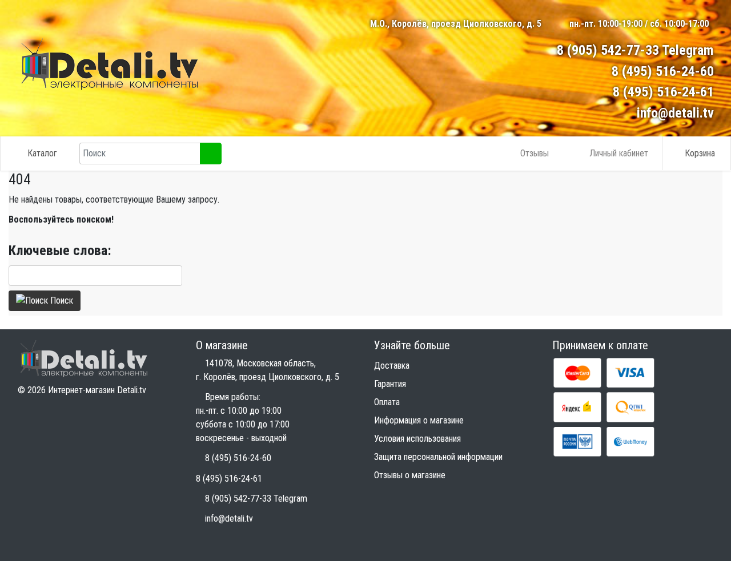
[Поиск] (211, 153)
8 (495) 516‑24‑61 (663, 92)
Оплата (387, 402)
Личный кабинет (618, 153)
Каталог (42, 153)
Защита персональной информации (438, 456)
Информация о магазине (419, 420)
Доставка (391, 365)
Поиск (60, 300)
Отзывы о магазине (409, 475)
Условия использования (417, 438)
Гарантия (390, 383)
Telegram (688, 50)
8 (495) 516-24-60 (663, 71)
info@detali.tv (675, 113)
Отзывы (534, 153)
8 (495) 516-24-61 (229, 478)
